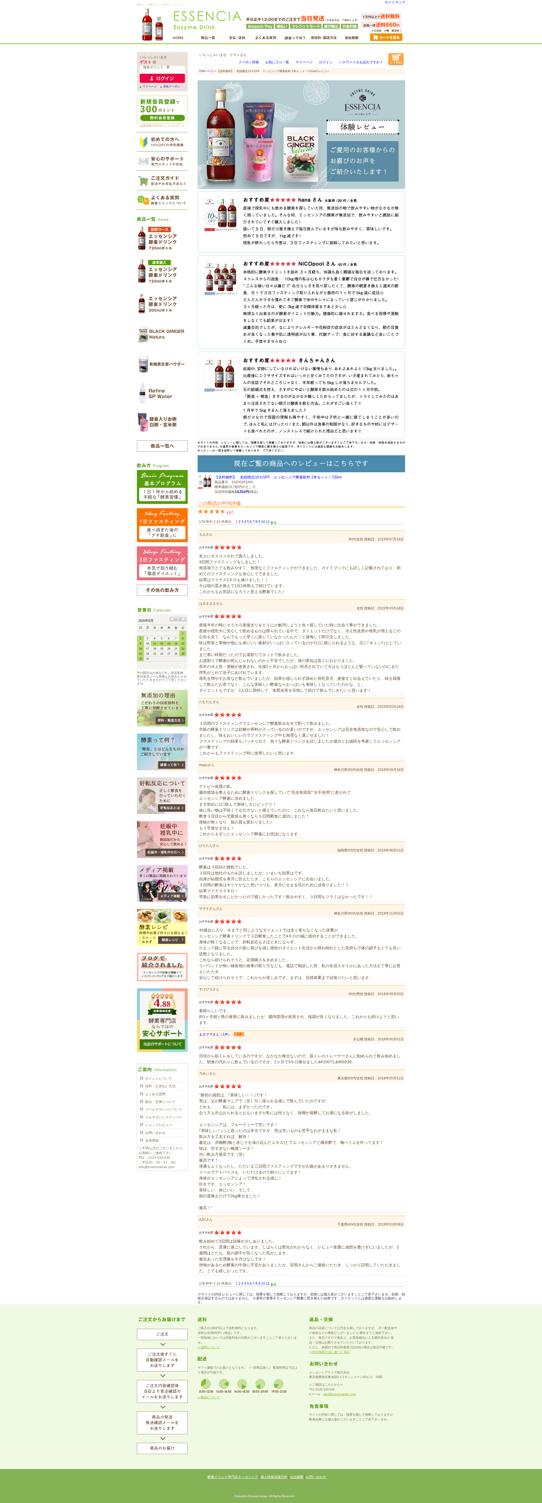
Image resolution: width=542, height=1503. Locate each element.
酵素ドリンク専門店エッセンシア (232, 1477)
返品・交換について (160, 1102)
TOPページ (206, 71)
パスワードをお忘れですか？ (361, 62)
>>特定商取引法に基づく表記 (329, 1352)
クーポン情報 (249, 62)
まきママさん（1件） (215, 1034)
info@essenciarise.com (340, 1394)
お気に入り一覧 (277, 62)
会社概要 (296, 1477)
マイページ (150, 86)
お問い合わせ (155, 1133)
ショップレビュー (158, 1125)
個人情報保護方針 (274, 1477)
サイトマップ (395, 2)
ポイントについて (158, 1079)
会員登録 (152, 1140)
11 (268, 522)
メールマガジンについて (163, 1109)
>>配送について (209, 1397)
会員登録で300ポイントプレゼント (162, 125)
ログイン (326, 62)
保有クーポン (171, 86)
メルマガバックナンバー (163, 1117)
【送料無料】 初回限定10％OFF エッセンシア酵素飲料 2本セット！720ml (278, 477)
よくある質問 (155, 1094)
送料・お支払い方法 (160, 1086)
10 (263, 522)
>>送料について (209, 1347)
